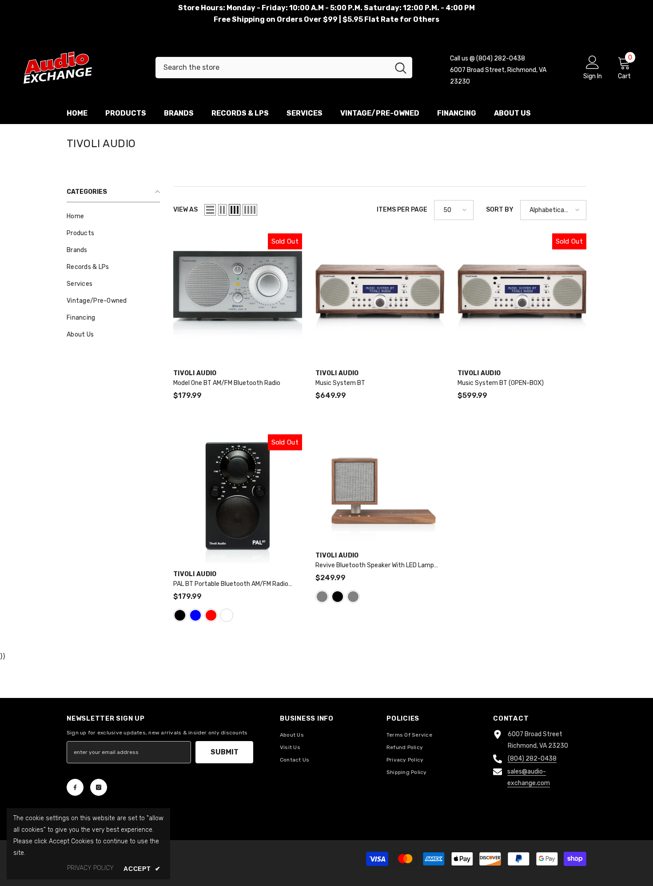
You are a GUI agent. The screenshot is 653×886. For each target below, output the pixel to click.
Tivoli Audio (194, 373)
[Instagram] (98, 787)
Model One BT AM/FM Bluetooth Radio (226, 383)
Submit (225, 752)
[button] (210, 210)
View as (185, 209)
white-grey (353, 596)
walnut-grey (322, 596)
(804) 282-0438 (532, 758)
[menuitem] (113, 216)
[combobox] (272, 67)
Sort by (500, 209)
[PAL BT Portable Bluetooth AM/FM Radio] (237, 498)
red (211, 615)
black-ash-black (337, 596)
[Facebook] (75, 787)
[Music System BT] (379, 297)
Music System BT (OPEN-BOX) (501, 383)
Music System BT (340, 383)
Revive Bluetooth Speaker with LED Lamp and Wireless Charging (374, 565)
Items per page (402, 209)
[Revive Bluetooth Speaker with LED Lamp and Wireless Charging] (379, 489)
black (180, 615)
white (226, 615)
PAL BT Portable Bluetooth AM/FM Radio (230, 584)
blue (195, 615)
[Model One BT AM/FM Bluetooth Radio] (237, 297)
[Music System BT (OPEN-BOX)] (522, 297)
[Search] (283, 67)
